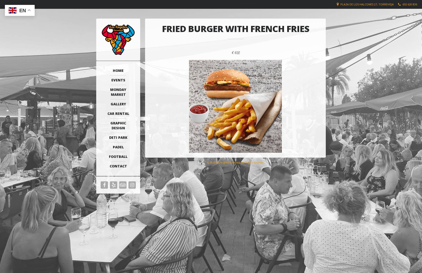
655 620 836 (409, 4)
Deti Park (118, 137)
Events (118, 80)
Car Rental (118, 113)
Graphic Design (118, 125)
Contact (118, 166)
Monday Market (118, 92)
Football (118, 156)
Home (118, 70)
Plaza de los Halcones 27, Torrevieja (367, 4)
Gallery (118, 104)
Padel (118, 147)
